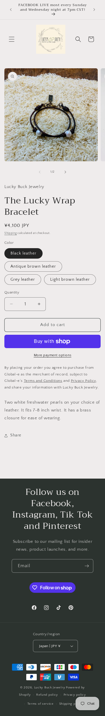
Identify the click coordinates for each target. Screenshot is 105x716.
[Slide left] (39, 172)
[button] (11, 39)
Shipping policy (71, 704)
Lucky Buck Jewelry (49, 687)
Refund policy (47, 695)
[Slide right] (65, 172)
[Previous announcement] (10, 9)
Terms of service (40, 704)
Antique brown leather (33, 266)
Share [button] (15, 435)
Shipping (10, 233)
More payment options (52, 355)
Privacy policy (75, 695)
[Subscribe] (86, 566)
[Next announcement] (94, 9)
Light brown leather (70, 279)
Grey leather (22, 279)
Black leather (23, 253)
